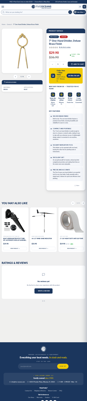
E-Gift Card (55, 397)
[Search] (70, 12)
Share (77, 185)
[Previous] (73, 203)
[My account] (80, 7)
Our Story (31, 397)
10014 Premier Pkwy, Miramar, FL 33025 (42, 382)
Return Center (52, 391)
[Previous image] (15, 76)
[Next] (83, 203)
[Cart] (84, 7)
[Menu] (3, 6)
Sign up (63, 366)
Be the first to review (65, 47)
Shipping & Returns (40, 391)
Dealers (47, 397)
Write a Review (44, 291)
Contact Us (28, 391)
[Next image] (29, 76)
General (9, 24)
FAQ (60, 391)
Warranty (40, 397)
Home (3, 24)
